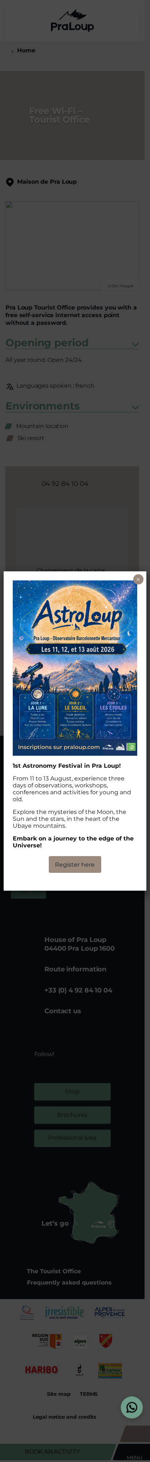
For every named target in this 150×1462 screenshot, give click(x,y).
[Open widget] (132, 1408)
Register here (75, 864)
